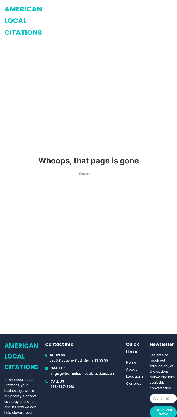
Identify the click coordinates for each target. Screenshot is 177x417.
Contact (133, 383)
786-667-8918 (62, 386)
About (131, 369)
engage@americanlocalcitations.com (83, 373)
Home (122, 21)
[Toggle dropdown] (171, 20)
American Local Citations (23, 20)
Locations (142, 21)
